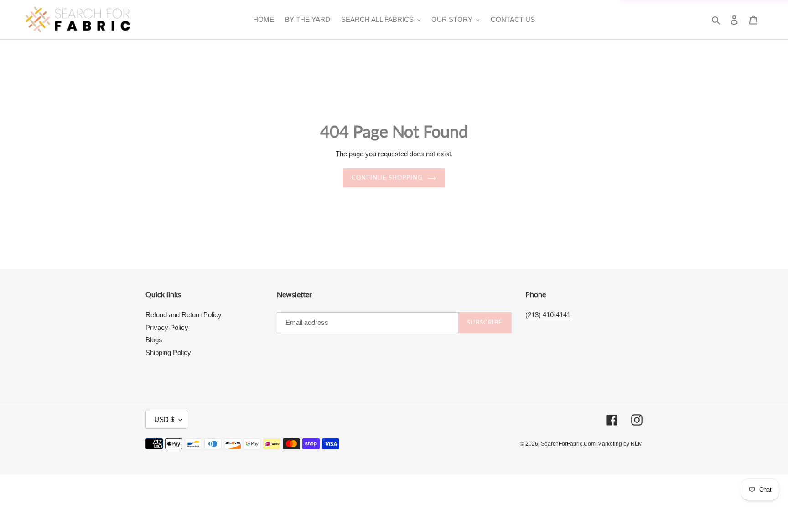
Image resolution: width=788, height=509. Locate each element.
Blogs (153, 340)
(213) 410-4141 (547, 315)
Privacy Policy (166, 327)
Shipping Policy (168, 352)
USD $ (164, 419)
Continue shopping (387, 177)
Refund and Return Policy (183, 315)
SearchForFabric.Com (568, 444)
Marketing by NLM (620, 444)
